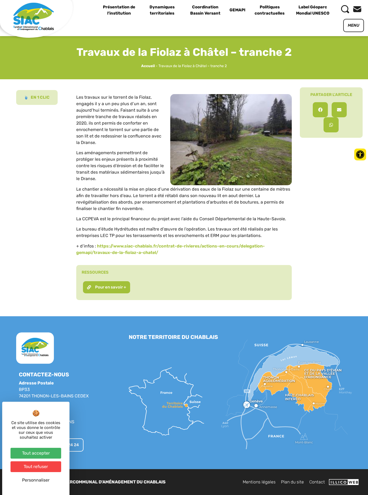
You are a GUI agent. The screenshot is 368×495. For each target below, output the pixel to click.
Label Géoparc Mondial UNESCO (312, 10)
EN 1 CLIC (40, 97)
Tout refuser (36, 466)
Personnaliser (36, 480)
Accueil (148, 66)
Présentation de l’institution (119, 10)
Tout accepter (36, 453)
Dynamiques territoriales (162, 10)
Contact (317, 481)
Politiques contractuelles (269, 10)
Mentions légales (259, 481)
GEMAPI (237, 10)
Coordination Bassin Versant (205, 10)
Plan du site (292, 481)
